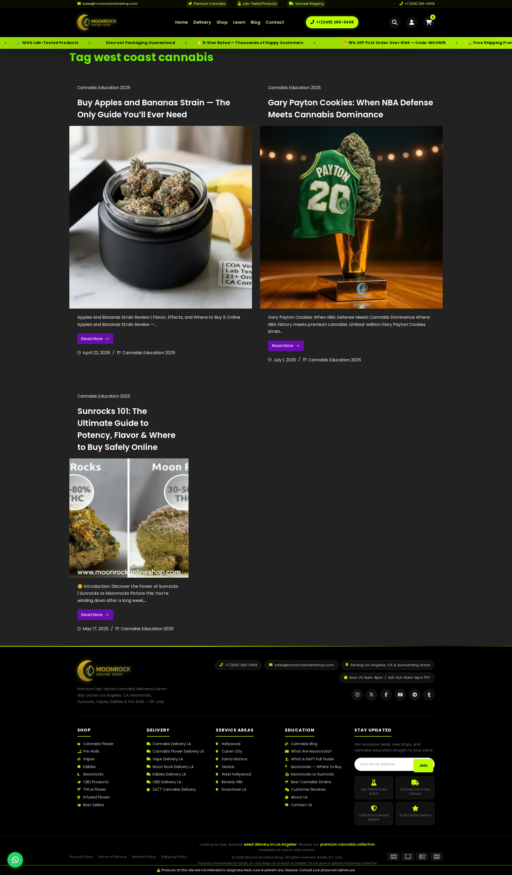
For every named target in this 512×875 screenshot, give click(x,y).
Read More (97, 340)
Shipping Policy (174, 856)
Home (181, 22)
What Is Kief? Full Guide (312, 759)
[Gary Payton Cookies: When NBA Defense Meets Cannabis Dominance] (351, 217)
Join (423, 765)
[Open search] (395, 22)
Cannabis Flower (98, 743)
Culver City (232, 751)
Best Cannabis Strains (311, 782)
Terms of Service (112, 856)
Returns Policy (144, 856)
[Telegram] (414, 694)
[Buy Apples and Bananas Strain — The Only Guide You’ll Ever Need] (160, 217)
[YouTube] (400, 694)
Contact (275, 22)
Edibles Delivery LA (169, 774)
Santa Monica (234, 759)
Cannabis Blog (304, 743)
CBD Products (96, 782)
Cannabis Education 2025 (103, 88)
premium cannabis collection (347, 844)
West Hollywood (236, 774)
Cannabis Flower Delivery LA (178, 751)
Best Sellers (93, 805)
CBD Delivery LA (167, 782)
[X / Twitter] (371, 694)
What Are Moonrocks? (311, 751)
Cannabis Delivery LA (172, 743)
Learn (239, 22)
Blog (255, 22)
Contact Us (301, 805)
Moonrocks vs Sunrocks (312, 774)
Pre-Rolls (91, 751)
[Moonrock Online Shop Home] (115, 22)
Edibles (89, 766)
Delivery (202, 22)
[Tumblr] (429, 694)
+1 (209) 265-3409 (420, 3)
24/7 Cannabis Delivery (174, 789)
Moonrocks (93, 774)
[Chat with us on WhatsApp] (15, 860)
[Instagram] (357, 694)
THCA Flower (94, 789)
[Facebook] (385, 694)
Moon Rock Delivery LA (173, 766)
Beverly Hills (232, 782)
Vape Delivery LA (168, 759)
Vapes (89, 759)
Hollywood (231, 743)
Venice (228, 766)
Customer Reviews (308, 789)
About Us (299, 797)
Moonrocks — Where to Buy (316, 766)
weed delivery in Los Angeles (270, 844)
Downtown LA (234, 789)
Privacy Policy (81, 856)
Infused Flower (96, 797)
